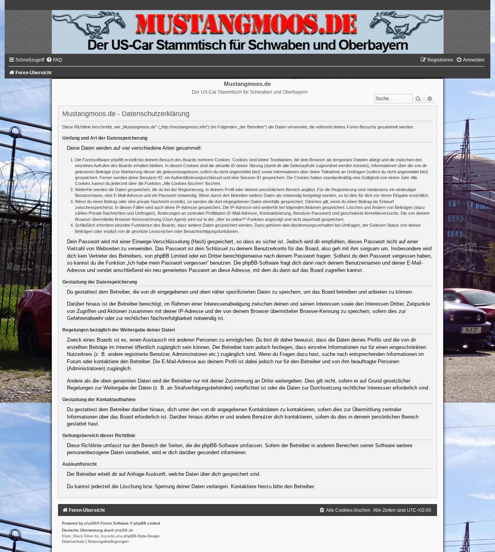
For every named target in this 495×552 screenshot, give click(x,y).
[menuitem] (54, 60)
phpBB (90, 523)
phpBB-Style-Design (142, 536)
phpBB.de (124, 530)
